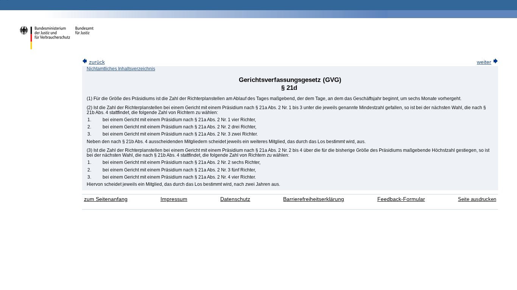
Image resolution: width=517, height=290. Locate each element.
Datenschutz (235, 199)
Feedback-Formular (401, 199)
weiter (484, 62)
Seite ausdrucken (477, 199)
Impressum (173, 199)
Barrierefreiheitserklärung (313, 199)
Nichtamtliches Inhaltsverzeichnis (121, 68)
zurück (97, 62)
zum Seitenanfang (106, 199)
